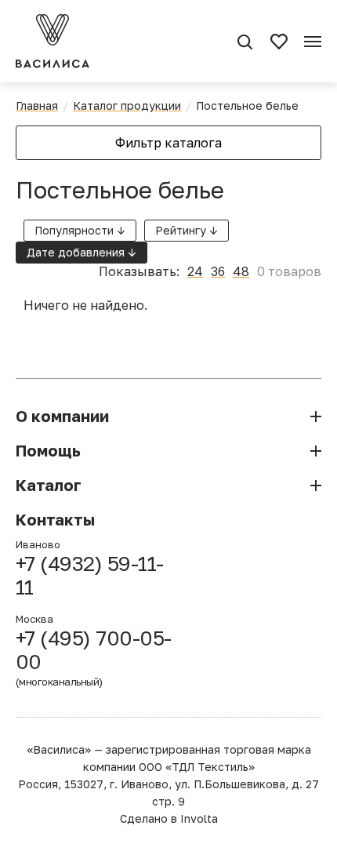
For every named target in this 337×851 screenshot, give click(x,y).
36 (218, 271)
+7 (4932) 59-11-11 (90, 575)
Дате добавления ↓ (81, 252)
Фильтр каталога (168, 143)
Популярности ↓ (79, 230)
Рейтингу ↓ (186, 230)
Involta (199, 818)
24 (195, 271)
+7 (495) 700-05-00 (94, 657)
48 (241, 271)
